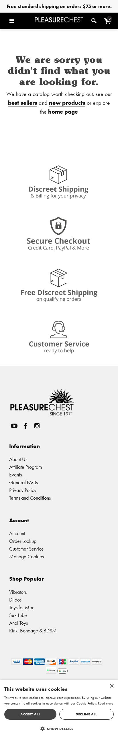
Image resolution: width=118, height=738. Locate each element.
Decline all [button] (86, 714)
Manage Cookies (26, 556)
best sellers (22, 102)
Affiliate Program (25, 467)
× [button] (111, 686)
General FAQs (23, 482)
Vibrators (18, 592)
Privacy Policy (22, 490)
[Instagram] (37, 426)
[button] (20, 20)
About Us (18, 459)
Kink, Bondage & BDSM (33, 631)
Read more (105, 703)
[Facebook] (25, 426)
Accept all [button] (30, 714)
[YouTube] (14, 426)
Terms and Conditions (30, 498)
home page (63, 111)
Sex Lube (18, 615)
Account (17, 533)
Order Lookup (22, 541)
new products (67, 102)
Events (15, 475)
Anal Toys (18, 623)
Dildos (15, 600)
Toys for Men (21, 607)
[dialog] (59, 709)
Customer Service (26, 549)
